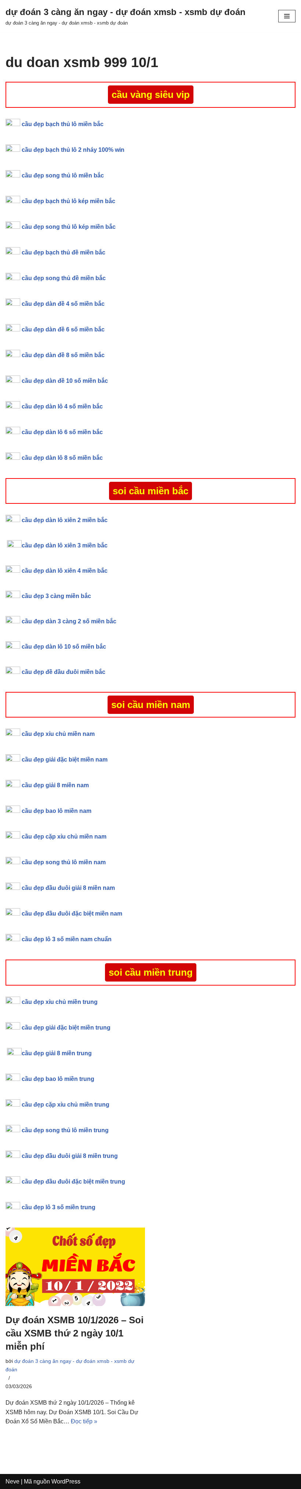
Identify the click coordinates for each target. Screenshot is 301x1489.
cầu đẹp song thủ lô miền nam (64, 862)
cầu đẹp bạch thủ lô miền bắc (63, 124)
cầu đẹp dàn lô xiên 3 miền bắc (65, 545)
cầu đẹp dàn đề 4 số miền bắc (63, 304)
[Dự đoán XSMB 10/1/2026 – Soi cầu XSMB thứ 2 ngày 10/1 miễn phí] (75, 1267)
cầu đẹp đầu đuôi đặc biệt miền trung (73, 1181)
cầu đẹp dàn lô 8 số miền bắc (62, 458)
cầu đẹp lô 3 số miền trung (58, 1207)
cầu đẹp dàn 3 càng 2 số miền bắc (69, 621)
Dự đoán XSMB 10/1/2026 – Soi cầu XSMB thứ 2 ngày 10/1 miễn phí (75, 1333)
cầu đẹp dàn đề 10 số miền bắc (65, 381)
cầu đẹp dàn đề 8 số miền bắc (63, 355)
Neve (12, 1481)
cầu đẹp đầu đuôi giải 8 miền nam (68, 888)
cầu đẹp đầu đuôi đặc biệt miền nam (72, 913)
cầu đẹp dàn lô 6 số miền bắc (62, 432)
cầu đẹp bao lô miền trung (58, 1079)
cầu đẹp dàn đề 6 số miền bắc (63, 329)
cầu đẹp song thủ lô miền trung (65, 1130)
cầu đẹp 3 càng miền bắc (56, 596)
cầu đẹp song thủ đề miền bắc (64, 278)
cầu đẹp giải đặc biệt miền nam (65, 759)
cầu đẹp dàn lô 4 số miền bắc (62, 406)
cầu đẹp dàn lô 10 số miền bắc (64, 646)
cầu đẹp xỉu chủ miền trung (60, 1002)
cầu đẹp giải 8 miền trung (57, 1053)
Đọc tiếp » (84, 1421)
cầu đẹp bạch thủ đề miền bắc (63, 252)
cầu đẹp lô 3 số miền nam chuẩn (67, 939)
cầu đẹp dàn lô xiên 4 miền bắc (65, 571)
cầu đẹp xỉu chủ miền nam (59, 734)
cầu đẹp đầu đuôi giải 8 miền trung (70, 1156)
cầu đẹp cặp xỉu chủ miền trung (65, 1104)
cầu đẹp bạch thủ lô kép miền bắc (68, 201)
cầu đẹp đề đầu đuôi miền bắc (63, 672)
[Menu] (286, 16)
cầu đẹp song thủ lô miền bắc (63, 175)
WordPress (65, 1481)
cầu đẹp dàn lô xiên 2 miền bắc (65, 520)
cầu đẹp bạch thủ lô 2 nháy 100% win (73, 150)
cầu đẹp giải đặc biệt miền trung (66, 1027)
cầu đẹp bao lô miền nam (56, 811)
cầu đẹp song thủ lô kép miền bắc (69, 227)
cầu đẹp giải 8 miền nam (55, 785)
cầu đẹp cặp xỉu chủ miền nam (64, 836)
